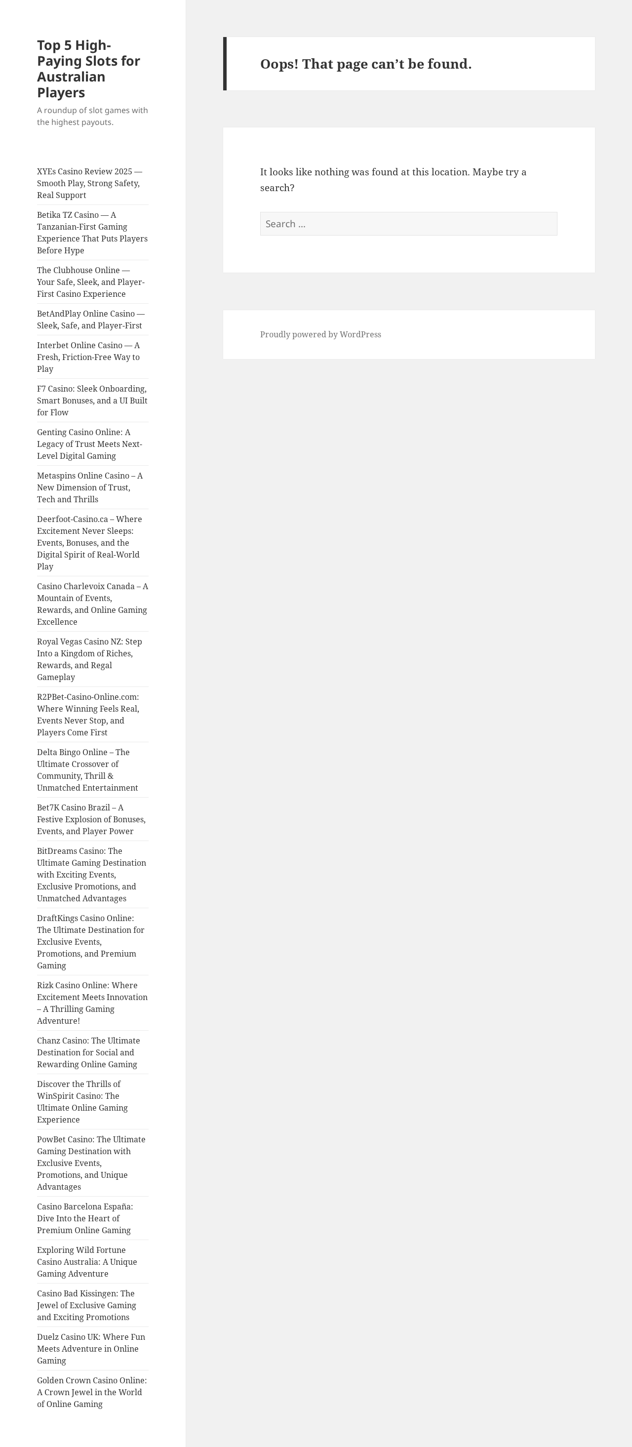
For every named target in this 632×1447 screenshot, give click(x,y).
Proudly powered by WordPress (320, 334)
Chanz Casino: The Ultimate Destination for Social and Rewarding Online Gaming (88, 1052)
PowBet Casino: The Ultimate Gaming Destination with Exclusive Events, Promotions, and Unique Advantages (91, 1163)
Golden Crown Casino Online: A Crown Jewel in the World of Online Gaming (92, 1392)
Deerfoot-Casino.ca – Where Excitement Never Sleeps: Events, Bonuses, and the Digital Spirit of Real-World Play (89, 543)
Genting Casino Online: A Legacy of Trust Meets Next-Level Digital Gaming (89, 444)
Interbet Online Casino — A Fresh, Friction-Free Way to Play (88, 357)
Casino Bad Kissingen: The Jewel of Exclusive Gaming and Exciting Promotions (86, 1305)
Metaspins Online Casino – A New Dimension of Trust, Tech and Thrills (90, 487)
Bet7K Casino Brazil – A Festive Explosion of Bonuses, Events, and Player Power (91, 819)
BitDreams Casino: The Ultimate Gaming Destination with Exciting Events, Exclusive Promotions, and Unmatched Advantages (91, 874)
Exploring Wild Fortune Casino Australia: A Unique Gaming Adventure (87, 1262)
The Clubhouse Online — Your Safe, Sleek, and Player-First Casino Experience (91, 282)
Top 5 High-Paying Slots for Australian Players (88, 68)
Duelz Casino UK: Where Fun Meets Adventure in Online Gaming (91, 1348)
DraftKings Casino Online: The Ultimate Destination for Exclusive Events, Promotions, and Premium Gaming (91, 942)
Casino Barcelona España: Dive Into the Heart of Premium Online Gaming (85, 1218)
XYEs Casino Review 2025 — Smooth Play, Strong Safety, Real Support (89, 183)
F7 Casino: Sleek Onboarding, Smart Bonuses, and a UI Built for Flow (92, 400)
